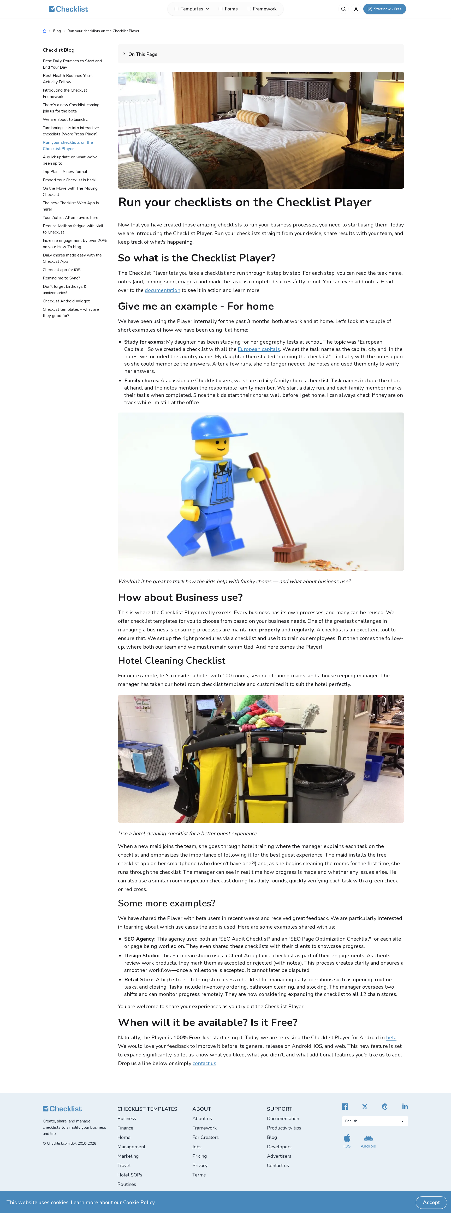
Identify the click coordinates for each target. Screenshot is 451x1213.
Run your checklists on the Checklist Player (68, 146)
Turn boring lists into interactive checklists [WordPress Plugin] (71, 131)
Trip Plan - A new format (65, 172)
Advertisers (279, 1156)
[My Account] (356, 9)
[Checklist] (68, 9)
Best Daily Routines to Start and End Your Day (72, 64)
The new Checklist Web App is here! (71, 206)
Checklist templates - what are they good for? (71, 313)
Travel (124, 1165)
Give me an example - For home (196, 306)
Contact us (278, 1165)
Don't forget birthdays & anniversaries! (65, 290)
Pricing (199, 1156)
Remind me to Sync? (61, 278)
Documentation (283, 1118)
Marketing (128, 1156)
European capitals (259, 349)
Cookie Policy (139, 1202)
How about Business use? (180, 597)
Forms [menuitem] (231, 9)
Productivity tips (284, 1128)
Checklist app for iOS (62, 270)
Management (131, 1147)
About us (202, 1118)
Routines (126, 1184)
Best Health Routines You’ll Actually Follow (68, 79)
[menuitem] (192, 8)
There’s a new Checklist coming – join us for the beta (73, 108)
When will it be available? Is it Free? (208, 1022)
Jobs (196, 1147)
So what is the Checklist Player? (197, 258)
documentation (162, 290)
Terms (199, 1175)
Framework (204, 1128)
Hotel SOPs (129, 1175)
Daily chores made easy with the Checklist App (72, 258)
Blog (57, 30)
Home (123, 1137)
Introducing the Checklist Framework (65, 93)
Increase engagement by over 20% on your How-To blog (75, 244)
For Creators (205, 1137)
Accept (431, 1202)
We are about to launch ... (65, 119)
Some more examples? (166, 903)
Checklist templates (147, 1109)
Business (126, 1118)
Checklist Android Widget (66, 301)
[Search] (343, 9)
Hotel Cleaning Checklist (171, 660)
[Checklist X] (365, 1106)
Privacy (199, 1165)
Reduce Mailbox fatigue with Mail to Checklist (73, 229)
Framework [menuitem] (265, 9)
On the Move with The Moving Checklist (70, 192)
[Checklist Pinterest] (385, 1106)
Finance (125, 1128)
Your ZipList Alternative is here (70, 217)
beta (391, 1037)
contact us (204, 1063)
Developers (279, 1147)
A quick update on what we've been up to (70, 160)
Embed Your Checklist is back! (69, 180)
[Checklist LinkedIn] (405, 1106)
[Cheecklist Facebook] (345, 1106)
